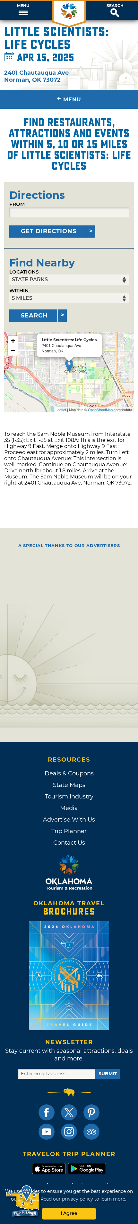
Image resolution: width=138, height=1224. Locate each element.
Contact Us (69, 842)
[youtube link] (47, 1132)
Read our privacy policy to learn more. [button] (83, 1199)
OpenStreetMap (100, 409)
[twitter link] (69, 1112)
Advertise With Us (69, 819)
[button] (23, 11)
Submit (108, 1073)
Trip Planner (69, 831)
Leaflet (61, 409)
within (19, 290)
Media (69, 808)
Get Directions (48, 231)
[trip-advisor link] (91, 1132)
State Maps (69, 785)
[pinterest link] (91, 1112)
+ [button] (13, 341)
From (17, 204)
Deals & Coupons (69, 773)
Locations (24, 271)
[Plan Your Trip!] (23, 1201)
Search (115, 6)
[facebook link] (47, 1112)
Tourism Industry (69, 796)
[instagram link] (69, 1132)
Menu (23, 6)
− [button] (13, 351)
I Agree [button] (69, 1213)
